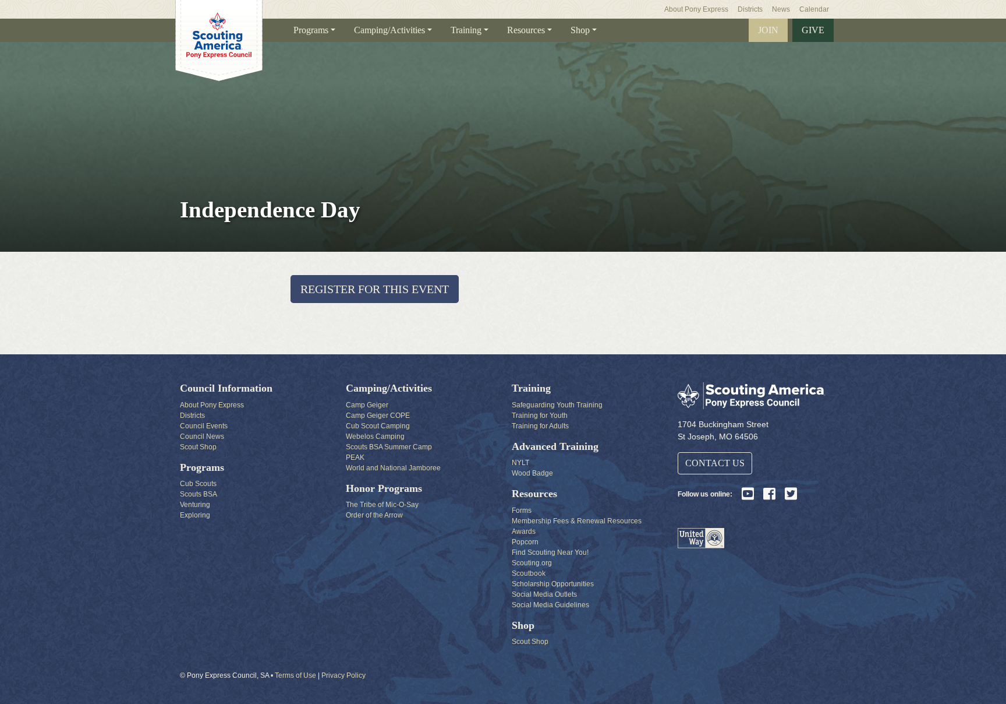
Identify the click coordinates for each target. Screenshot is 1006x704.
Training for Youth (540, 415)
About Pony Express (696, 9)
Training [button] (466, 30)
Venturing (195, 505)
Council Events (204, 426)
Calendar (814, 9)
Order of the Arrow (374, 515)
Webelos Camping (375, 436)
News (781, 9)
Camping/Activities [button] (389, 30)
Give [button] (813, 30)
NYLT (520, 463)
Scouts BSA (198, 494)
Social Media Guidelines (550, 605)
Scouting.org (532, 563)
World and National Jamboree (393, 468)
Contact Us (715, 463)
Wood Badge (532, 473)
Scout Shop (198, 447)
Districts (750, 9)
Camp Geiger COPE (378, 415)
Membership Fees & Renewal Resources (577, 521)
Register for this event (374, 289)
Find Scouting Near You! (550, 552)
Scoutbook (528, 573)
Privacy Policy (343, 675)
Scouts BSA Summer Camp (389, 447)
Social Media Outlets (544, 594)
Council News (202, 436)
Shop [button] (580, 30)
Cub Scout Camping (378, 426)
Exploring (195, 515)
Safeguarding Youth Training (557, 405)
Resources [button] (526, 30)
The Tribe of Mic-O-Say (382, 505)
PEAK (355, 457)
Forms (522, 510)
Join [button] (768, 30)
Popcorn (525, 542)
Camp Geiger (367, 405)
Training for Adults (540, 426)
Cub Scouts (198, 484)
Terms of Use (295, 675)
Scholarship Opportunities (553, 584)
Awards (524, 531)
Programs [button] (310, 30)
